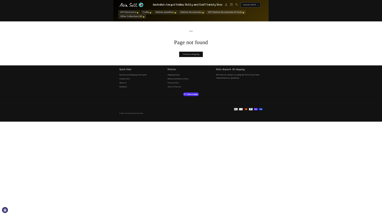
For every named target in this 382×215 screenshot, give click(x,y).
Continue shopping (191, 54)
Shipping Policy (174, 75)
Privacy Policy (173, 83)
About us (123, 83)
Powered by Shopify (136, 113)
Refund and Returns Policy (178, 79)
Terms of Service (174, 87)
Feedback (123, 87)
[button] (129, 12)
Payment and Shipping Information (133, 75)
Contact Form (124, 79)
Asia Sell (127, 113)
